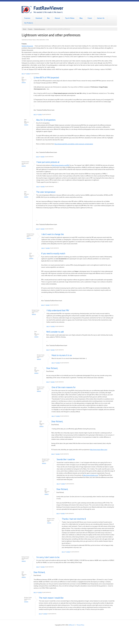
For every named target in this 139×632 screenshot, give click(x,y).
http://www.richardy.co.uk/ (90, 475)
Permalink (24, 82)
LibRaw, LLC (71, 625)
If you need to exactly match (53, 253)
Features (27, 18)
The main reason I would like (51, 597)
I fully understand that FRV (58, 310)
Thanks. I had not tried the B (74, 518)
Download (39, 18)
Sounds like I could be (66, 459)
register (28, 73)
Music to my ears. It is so (62, 355)
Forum (90, 18)
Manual (57, 18)
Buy (48, 18)
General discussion (39, 29)
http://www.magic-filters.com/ (98, 449)
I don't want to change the (52, 234)
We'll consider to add (55, 331)
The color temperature (45, 192)
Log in (23, 73)
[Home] (27, 10)
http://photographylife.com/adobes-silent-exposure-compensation (73, 144)
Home (24, 29)
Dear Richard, (52, 368)
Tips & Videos (69, 18)
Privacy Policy (80, 625)
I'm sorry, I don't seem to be (47, 557)
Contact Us (100, 18)
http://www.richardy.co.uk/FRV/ (60, 165)
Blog (81, 18)
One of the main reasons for (64, 387)
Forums (30, 29)
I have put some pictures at (47, 162)
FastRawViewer (48, 8)
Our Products (28, 23)
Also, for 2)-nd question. (46, 119)
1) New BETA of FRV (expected (46, 77)
